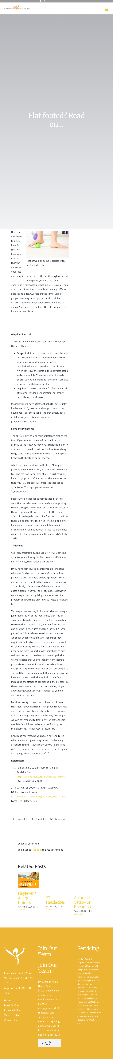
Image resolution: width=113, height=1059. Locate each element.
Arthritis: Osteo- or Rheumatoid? (85, 902)
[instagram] (45, 1)
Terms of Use (12, 1015)
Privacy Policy (12, 1010)
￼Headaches (55, 900)
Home (7, 1000)
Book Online (11, 1005)
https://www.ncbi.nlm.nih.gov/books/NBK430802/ (39, 796)
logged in (37, 849)
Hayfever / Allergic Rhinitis (27, 898)
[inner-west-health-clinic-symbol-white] (14, 946)
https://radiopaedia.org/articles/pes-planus (41, 776)
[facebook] (40, 1)
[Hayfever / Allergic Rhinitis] (28, 880)
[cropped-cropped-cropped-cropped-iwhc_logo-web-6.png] (17, 5)
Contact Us (10, 1020)
